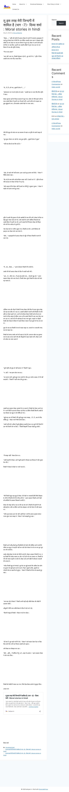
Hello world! (56, 87)
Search (54, 20)
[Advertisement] (23, 74)
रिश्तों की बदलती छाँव (57, 53)
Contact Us (15, 9)
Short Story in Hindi (53, 4)
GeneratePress (43, 789)
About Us (22, 4)
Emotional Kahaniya (36, 4)
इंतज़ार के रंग (55, 50)
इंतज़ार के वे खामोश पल (58, 44)
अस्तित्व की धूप (56, 47)
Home (14, 4)
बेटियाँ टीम (54, 91)
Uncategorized (9, 747)
